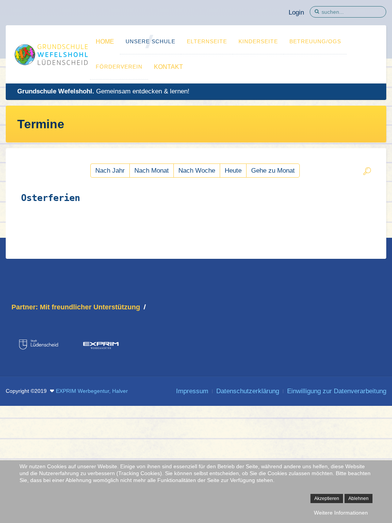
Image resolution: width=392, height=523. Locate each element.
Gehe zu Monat (273, 170)
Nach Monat (151, 170)
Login (296, 12)
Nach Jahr (110, 170)
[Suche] (367, 172)
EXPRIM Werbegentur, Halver (92, 391)
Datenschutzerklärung (247, 391)
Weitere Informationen (341, 513)
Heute (233, 170)
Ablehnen (358, 498)
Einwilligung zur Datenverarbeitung (336, 391)
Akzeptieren (326, 498)
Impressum (192, 391)
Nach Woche (196, 170)
